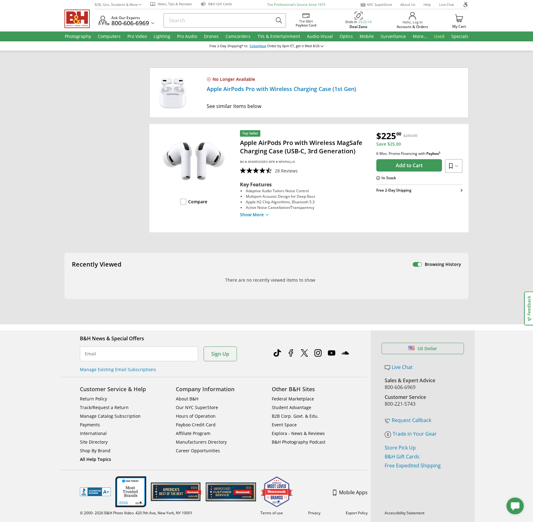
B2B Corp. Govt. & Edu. (295, 416)
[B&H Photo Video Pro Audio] (79, 19)
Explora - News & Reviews (298, 433)
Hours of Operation (196, 416)
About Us (407, 4)
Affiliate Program (193, 433)
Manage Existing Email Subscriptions (118, 369)
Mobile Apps (353, 492)
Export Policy (357, 513)
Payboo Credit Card (196, 425)
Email (90, 354)
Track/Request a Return (104, 407)
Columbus (258, 46)
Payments (90, 425)
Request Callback (411, 420)
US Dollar (427, 348)
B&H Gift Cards (402, 456)
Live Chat (446, 4)
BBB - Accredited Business (95, 491)
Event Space (284, 425)
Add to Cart (409, 165)
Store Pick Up (400, 447)
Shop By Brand (95, 451)
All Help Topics (95, 459)
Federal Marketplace (293, 399)
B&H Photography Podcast (298, 442)
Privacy (314, 513)
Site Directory (94, 442)
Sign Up (220, 353)
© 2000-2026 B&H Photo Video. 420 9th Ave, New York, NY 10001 (136, 513)
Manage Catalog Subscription (110, 416)
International (93, 433)
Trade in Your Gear (415, 433)
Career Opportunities (198, 451)
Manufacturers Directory (201, 442)
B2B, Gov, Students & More (116, 4)
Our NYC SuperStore (197, 407)
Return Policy (93, 399)
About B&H (187, 399)
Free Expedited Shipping (413, 465)
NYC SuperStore (379, 4)
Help (427, 4)
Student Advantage (291, 407)
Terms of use (271, 513)
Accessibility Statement (404, 513)
